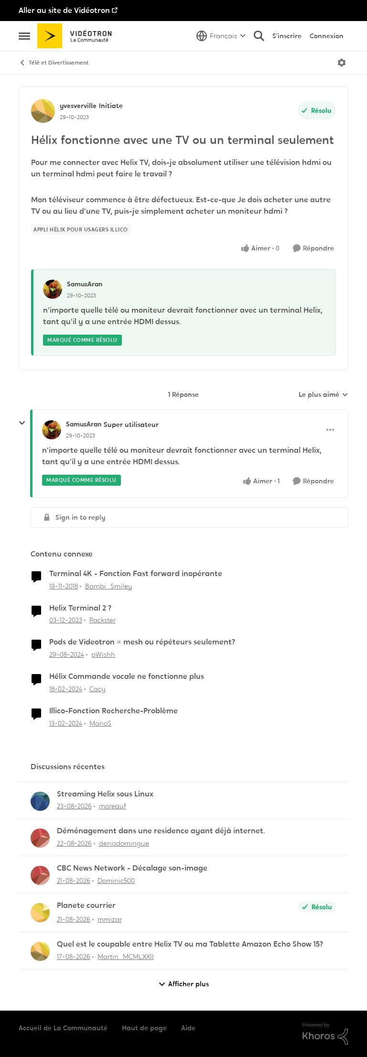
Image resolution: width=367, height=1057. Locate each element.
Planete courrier (86, 905)
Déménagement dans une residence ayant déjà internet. (161, 831)
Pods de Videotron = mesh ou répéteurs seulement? (142, 642)
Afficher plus (188, 984)
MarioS (100, 723)
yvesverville (78, 105)
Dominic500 (116, 880)
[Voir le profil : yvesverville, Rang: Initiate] (43, 111)
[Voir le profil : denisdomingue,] (40, 838)
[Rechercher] (259, 36)
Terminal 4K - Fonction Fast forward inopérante (135, 573)
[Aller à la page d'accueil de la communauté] (77, 35)
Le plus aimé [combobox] (323, 395)
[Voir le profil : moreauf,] (40, 801)
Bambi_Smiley (108, 586)
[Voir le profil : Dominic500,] (40, 875)
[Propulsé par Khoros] (325, 1034)
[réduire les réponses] (22, 423)
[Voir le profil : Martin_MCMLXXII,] (40, 951)
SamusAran (84, 284)
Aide (188, 1028)
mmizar (109, 919)
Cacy (97, 689)
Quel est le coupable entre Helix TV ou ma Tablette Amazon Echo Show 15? (190, 944)
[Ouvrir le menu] (341, 62)
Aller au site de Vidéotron (64, 10)
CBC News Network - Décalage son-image (132, 868)
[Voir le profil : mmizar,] (40, 912)
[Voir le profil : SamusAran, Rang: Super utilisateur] (51, 429)
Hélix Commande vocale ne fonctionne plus (126, 676)
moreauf (112, 806)
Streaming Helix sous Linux (105, 794)
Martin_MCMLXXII (125, 956)
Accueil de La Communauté (63, 1028)
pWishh (103, 654)
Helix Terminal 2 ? (80, 608)
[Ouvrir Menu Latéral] (24, 36)
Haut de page (144, 1028)
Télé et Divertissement (59, 62)
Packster (102, 620)
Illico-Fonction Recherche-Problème (113, 711)
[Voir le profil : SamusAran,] (52, 289)
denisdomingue (124, 843)
